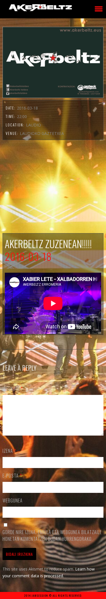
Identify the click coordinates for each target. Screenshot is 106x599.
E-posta (12, 475)
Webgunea (13, 500)
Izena (9, 450)
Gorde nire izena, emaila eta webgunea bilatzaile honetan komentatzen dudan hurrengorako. (52, 535)
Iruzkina (13, 388)
